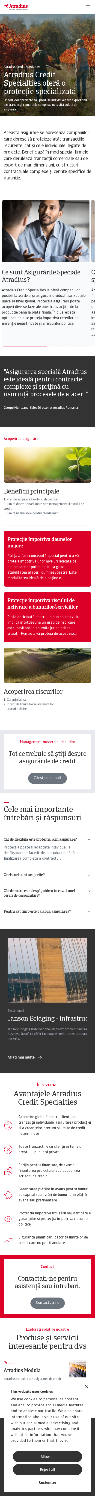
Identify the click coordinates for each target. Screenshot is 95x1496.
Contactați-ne (47, 1303)
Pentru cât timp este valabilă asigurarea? (37, 912)
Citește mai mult (47, 778)
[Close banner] (86, 1387)
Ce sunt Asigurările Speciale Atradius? (41, 276)
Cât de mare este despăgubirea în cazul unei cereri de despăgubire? (39, 893)
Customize (47, 1483)
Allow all (47, 1457)
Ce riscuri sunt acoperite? (24, 875)
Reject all (47, 1470)
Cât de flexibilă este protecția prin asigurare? (40, 840)
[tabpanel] (46, 265)
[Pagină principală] (16, 7)
